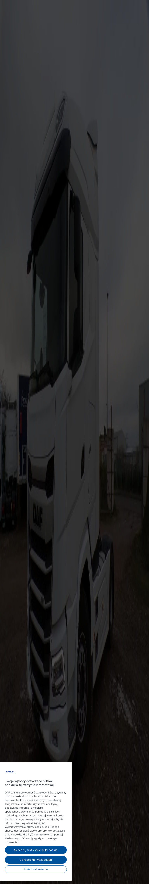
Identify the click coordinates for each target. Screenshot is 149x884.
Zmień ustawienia (36, 869)
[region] (36, 821)
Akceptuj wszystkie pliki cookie (36, 850)
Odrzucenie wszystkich (35, 859)
